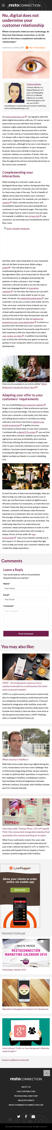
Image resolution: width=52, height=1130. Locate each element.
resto (24, 4)
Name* (6, 583)
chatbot (6, 202)
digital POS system (26, 432)
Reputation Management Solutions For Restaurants (25, 1009)
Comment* (8, 606)
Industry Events (26, 1100)
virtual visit (34, 216)
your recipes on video (12, 336)
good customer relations (32, 405)
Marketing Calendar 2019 (14, 969)
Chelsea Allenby (34, 84)
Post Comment (26, 633)
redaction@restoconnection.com (26, 1105)
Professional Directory (26, 1096)
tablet (5, 267)
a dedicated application (30, 298)
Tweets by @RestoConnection (15, 1060)
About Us (26, 1087)
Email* (6, 594)
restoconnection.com (15, 116)
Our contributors (26, 1091)
